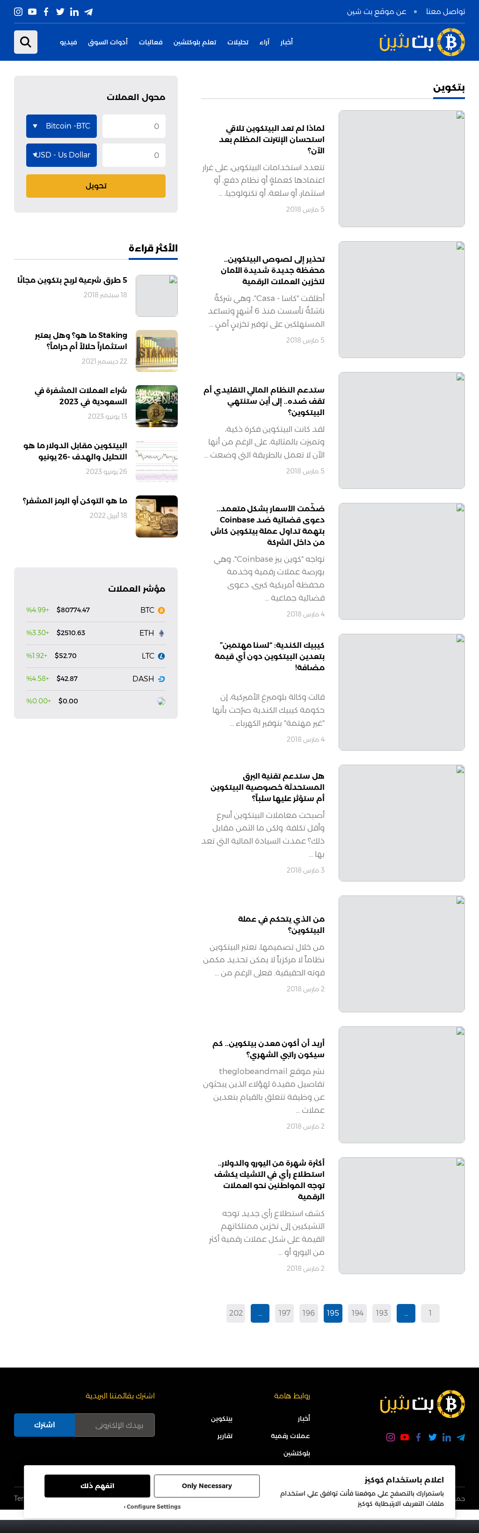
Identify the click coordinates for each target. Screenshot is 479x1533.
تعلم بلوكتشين (195, 42)
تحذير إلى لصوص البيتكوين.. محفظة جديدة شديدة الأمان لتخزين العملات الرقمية (273, 270)
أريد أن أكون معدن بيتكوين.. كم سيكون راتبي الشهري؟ (268, 1049)
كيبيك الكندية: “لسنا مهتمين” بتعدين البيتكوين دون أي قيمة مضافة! (270, 656)
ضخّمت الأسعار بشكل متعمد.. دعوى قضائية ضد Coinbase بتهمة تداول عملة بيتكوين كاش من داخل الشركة (267, 525)
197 (284, 1313)
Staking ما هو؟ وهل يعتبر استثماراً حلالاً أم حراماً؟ (81, 341)
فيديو (68, 42)
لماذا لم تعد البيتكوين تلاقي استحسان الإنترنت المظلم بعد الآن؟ (272, 139)
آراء (264, 42)
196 (309, 1313)
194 (357, 1313)
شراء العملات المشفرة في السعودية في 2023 (81, 396)
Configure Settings (154, 1506)
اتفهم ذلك (97, 1486)
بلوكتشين (296, 1453)
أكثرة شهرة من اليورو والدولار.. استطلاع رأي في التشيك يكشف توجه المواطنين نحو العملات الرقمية (269, 1180)
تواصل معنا (445, 11)
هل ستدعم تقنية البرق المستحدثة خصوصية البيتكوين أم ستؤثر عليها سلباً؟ (267, 787)
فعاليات (150, 42)
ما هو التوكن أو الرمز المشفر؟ (75, 500)
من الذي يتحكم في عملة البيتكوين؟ (281, 925)
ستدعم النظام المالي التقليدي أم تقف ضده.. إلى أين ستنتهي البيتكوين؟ (264, 401)
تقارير (225, 1436)
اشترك (44, 1424)
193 (382, 1313)
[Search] (25, 42)
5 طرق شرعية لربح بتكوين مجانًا (72, 280)
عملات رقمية (290, 1436)
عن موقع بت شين (376, 11)
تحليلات (237, 42)
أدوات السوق (108, 42)
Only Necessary (207, 1486)
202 (236, 1313)
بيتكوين (221, 1418)
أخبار (287, 42)
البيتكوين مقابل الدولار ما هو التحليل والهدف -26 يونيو (75, 451)
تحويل (96, 185)
